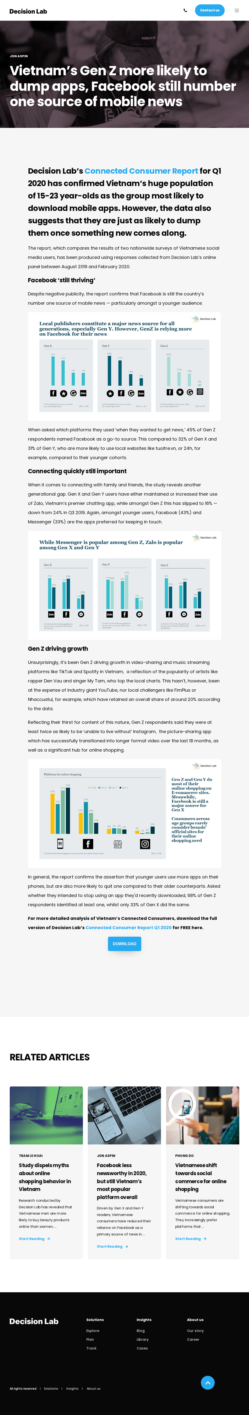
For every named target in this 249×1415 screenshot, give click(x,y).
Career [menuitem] (193, 1339)
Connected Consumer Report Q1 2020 (129, 927)
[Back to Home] (28, 10)
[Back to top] (208, 1383)
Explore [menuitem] (92, 1330)
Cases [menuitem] (142, 1348)
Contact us (210, 10)
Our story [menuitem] (195, 1330)
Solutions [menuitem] (95, 1320)
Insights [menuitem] (144, 1320)
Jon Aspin (19, 56)
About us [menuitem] (195, 1320)
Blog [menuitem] (141, 1330)
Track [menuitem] (91, 1348)
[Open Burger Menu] (237, 10)
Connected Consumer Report (141, 170)
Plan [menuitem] (90, 1339)
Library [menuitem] (143, 1339)
